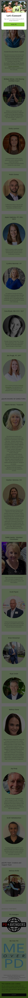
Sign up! (14, 24)
